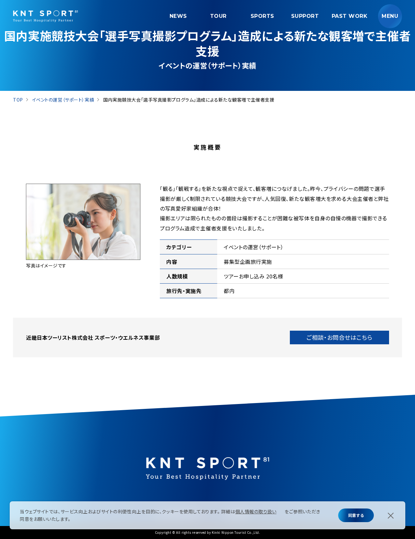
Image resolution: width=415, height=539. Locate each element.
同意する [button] (356, 515)
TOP (18, 99)
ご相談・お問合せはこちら (339, 337)
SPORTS (262, 16)
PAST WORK (350, 16)
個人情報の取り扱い (256, 511)
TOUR (218, 16)
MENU (390, 16)
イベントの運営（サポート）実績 (63, 99)
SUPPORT (305, 16)
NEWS (178, 16)
